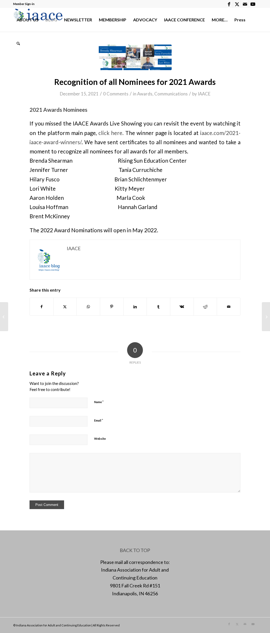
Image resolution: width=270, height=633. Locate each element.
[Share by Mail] (228, 306)
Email (98, 420)
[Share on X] (65, 306)
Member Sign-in (24, 4)
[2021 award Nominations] (135, 57)
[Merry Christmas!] (266, 316)
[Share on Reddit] (205, 306)
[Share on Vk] (182, 306)
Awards (144, 93)
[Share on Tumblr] (158, 306)
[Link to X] (237, 4)
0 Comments (115, 93)
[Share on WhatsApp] (88, 306)
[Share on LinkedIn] (135, 306)
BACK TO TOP (135, 550)
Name (99, 402)
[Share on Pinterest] (111, 306)
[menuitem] (27, 20)
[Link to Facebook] (229, 4)
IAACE (204, 93)
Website (100, 438)
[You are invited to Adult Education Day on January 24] (4, 316)
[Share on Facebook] (41, 306)
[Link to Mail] (245, 4)
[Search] (18, 43)
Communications (171, 93)
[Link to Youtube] (253, 4)
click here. (111, 133)
